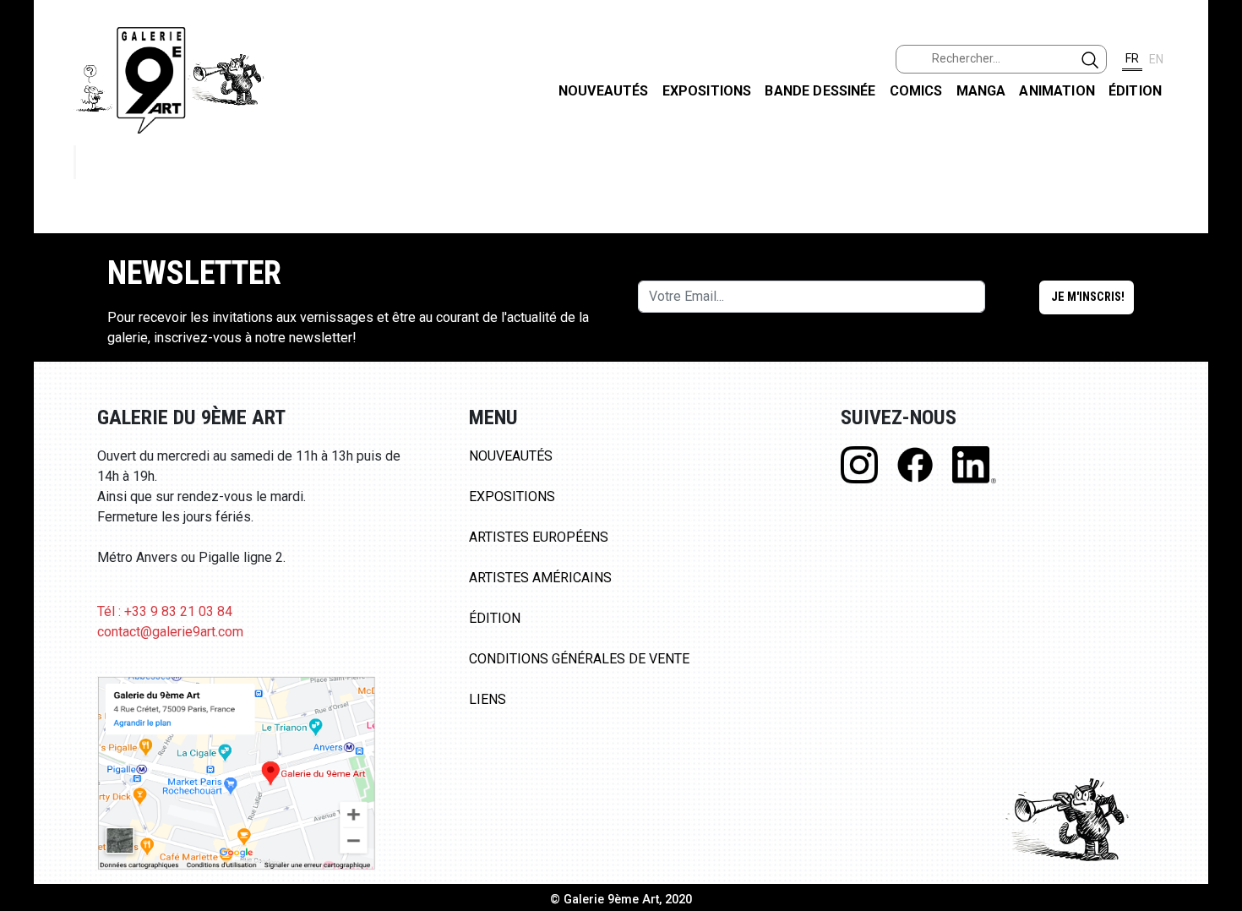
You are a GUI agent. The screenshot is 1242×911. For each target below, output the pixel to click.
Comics (916, 91)
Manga (981, 91)
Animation (1056, 91)
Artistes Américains (540, 578)
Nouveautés (603, 91)
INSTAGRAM (1215, 217)
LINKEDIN (1215, 301)
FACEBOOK (1215, 129)
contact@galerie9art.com (170, 632)
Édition (1135, 91)
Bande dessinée (820, 91)
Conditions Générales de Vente (579, 659)
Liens (487, 699)
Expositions (707, 91)
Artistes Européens (538, 537)
